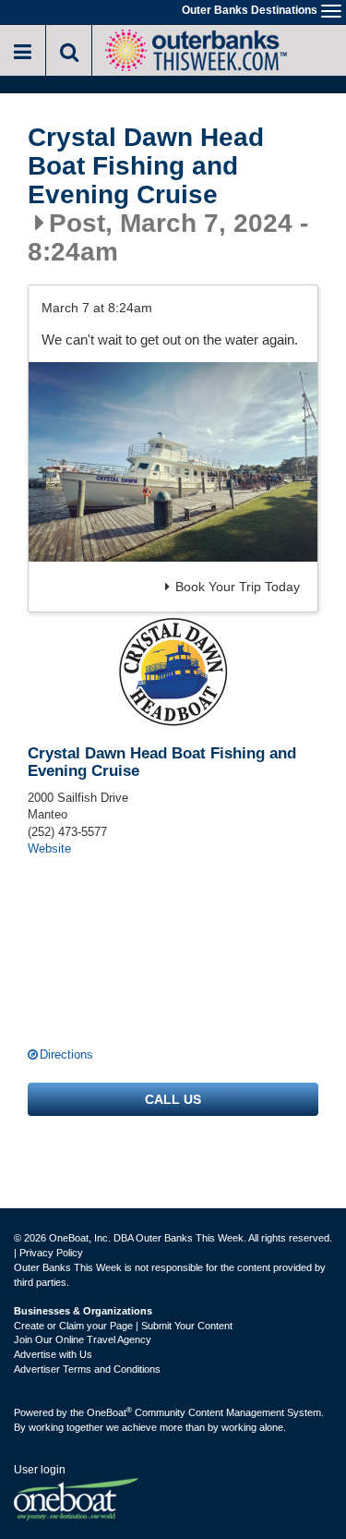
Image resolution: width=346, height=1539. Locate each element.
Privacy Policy (51, 1252)
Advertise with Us (53, 1354)
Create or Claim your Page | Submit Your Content (123, 1325)
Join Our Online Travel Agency (82, 1339)
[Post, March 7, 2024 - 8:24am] (173, 462)
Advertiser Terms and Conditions (87, 1369)
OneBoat (109, 1412)
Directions (66, 1054)
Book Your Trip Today (237, 586)
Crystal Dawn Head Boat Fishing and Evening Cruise (146, 166)
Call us (173, 1099)
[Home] (195, 48)
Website (49, 848)
